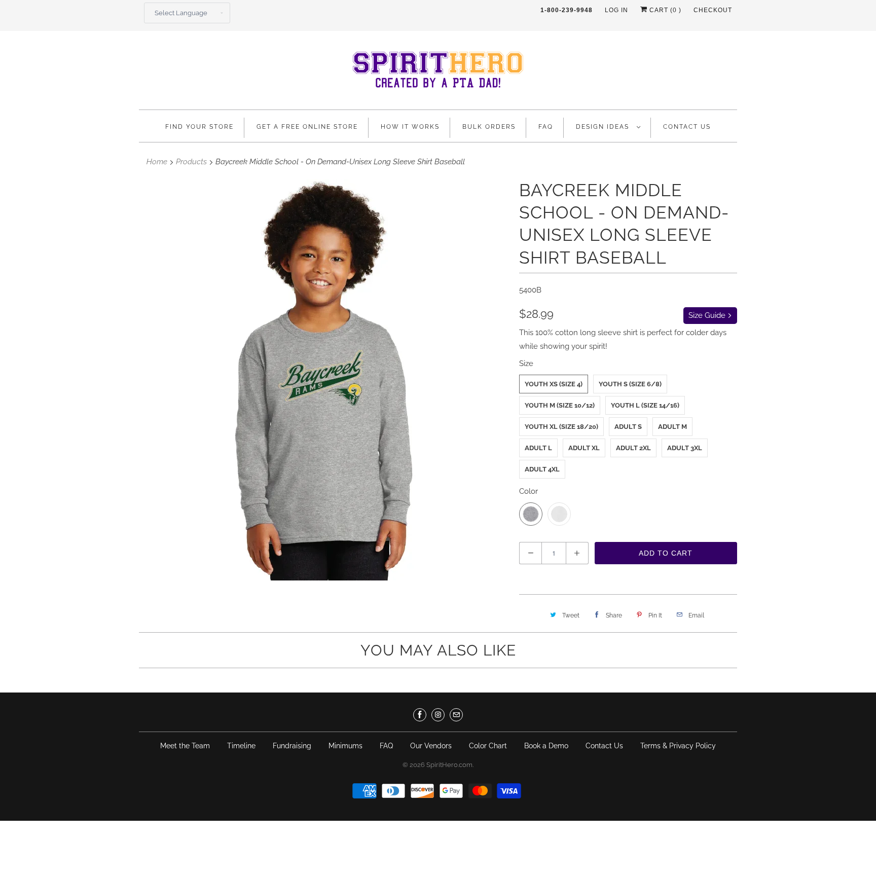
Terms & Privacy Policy (678, 746)
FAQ (545, 126)
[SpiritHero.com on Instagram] (438, 714)
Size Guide (707, 315)
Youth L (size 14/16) (645, 405)
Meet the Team (185, 746)
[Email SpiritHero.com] (456, 714)
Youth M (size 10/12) (560, 405)
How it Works (410, 126)
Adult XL (584, 448)
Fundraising (292, 746)
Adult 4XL (542, 469)
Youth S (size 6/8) (630, 384)
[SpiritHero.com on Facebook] (419, 714)
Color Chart (488, 746)
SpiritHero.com (449, 765)
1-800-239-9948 (566, 10)
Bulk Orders (489, 126)
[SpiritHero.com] (438, 72)
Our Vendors (431, 746)
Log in (616, 10)
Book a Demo (546, 746)
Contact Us (687, 126)
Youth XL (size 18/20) (561, 426)
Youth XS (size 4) (553, 384)
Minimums (345, 746)
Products (191, 161)
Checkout (713, 10)
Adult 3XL (684, 448)
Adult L (538, 448)
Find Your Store (199, 126)
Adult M (672, 426)
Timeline (241, 746)
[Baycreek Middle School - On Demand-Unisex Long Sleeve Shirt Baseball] (328, 379)
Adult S (628, 426)
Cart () (664, 10)
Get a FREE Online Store (307, 126)
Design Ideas (604, 126)
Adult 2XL (633, 448)
